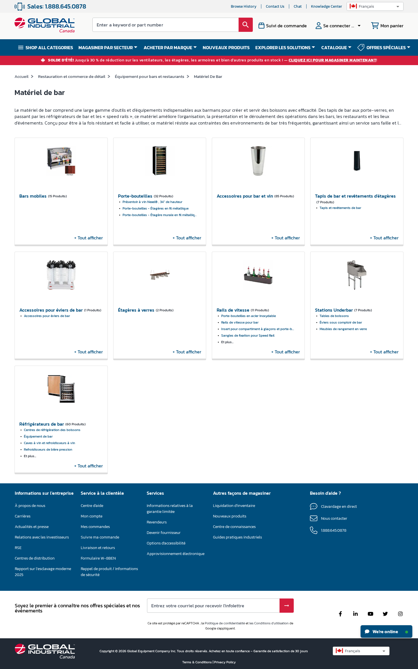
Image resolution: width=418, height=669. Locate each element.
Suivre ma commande (100, 537)
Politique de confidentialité (225, 623)
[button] (375, 6)
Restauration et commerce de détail (71, 76)
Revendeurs (157, 522)
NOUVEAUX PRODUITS (226, 47)
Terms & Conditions (197, 662)
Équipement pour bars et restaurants (149, 76)
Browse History (243, 6)
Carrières (22, 516)
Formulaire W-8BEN (98, 558)
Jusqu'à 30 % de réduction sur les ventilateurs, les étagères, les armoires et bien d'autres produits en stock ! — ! (212, 60)
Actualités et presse (32, 527)
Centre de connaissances (234, 527)
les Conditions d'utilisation (269, 623)
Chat (298, 6)
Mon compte (91, 516)
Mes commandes (95, 527)
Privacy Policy (225, 662)
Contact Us (275, 6)
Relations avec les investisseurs (42, 537)
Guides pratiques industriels (237, 537)
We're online (385, 631)
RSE (18, 548)
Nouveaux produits (229, 516)
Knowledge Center (326, 6)
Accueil (21, 76)
